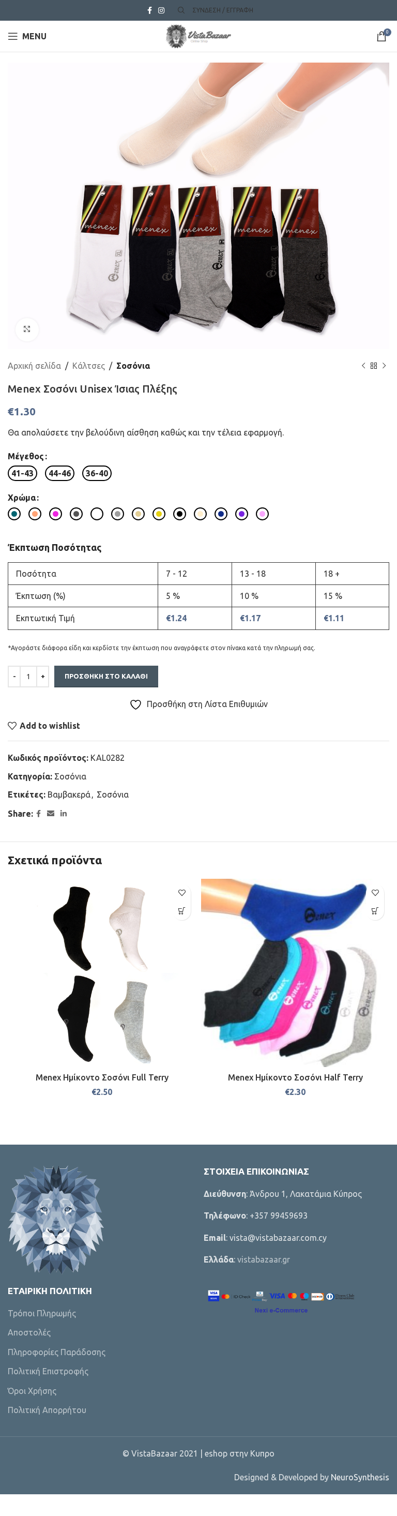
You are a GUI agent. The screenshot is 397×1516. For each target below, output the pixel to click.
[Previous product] (363, 366)
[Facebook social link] (149, 11)
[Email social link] (50, 814)
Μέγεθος (26, 456)
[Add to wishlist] (182, 893)
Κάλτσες (88, 365)
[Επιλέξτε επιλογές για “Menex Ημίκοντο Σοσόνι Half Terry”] (375, 911)
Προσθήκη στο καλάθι (106, 676)
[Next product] (384, 366)
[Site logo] (198, 35)
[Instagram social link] (161, 11)
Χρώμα (22, 497)
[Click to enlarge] (27, 329)
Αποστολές (29, 1332)
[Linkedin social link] (63, 814)
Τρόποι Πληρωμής (42, 1313)
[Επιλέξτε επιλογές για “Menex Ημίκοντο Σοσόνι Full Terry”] (182, 911)
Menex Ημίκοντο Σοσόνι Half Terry (295, 1077)
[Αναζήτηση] (180, 10)
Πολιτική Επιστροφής (48, 1371)
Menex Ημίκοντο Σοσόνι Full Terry (102, 1077)
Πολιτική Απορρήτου (47, 1410)
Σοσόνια (133, 365)
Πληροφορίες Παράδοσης (56, 1352)
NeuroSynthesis (360, 1477)
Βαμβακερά (69, 794)
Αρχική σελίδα (34, 365)
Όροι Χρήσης (32, 1390)
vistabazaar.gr (263, 1259)
